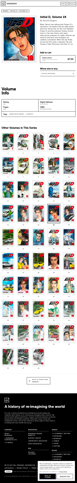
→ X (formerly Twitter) (61, 433)
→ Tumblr (55, 441)
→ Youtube (56, 446)
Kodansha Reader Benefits (35, 434)
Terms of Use (36, 468)
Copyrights (9, 468)
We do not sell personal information (20, 465)
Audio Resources (35, 443)
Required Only (65, 476)
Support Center (34, 438)
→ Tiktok (55, 443)
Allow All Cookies (48, 476)
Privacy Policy (22, 468)
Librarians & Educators (37, 441)
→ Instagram (57, 436)
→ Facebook (56, 438)
